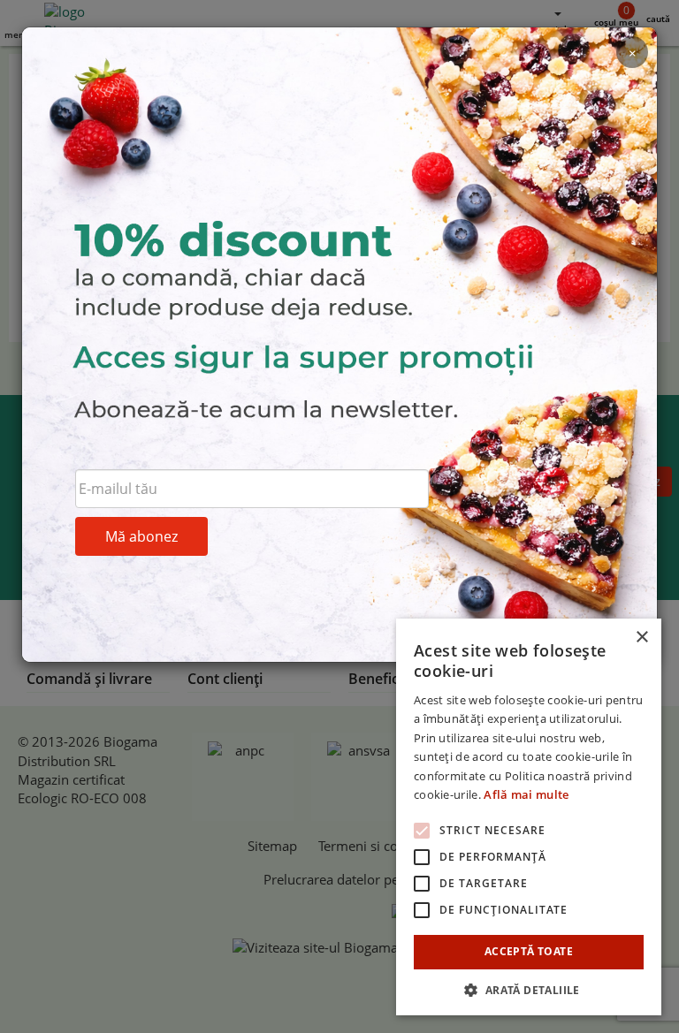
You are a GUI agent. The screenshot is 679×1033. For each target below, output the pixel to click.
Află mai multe (526, 794)
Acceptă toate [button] (528, 951)
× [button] (641, 637)
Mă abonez (141, 536)
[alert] (528, 817)
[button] (529, 989)
